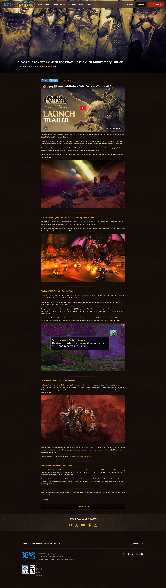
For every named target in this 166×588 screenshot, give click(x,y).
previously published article (82, 456)
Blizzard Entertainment (46, 66)
